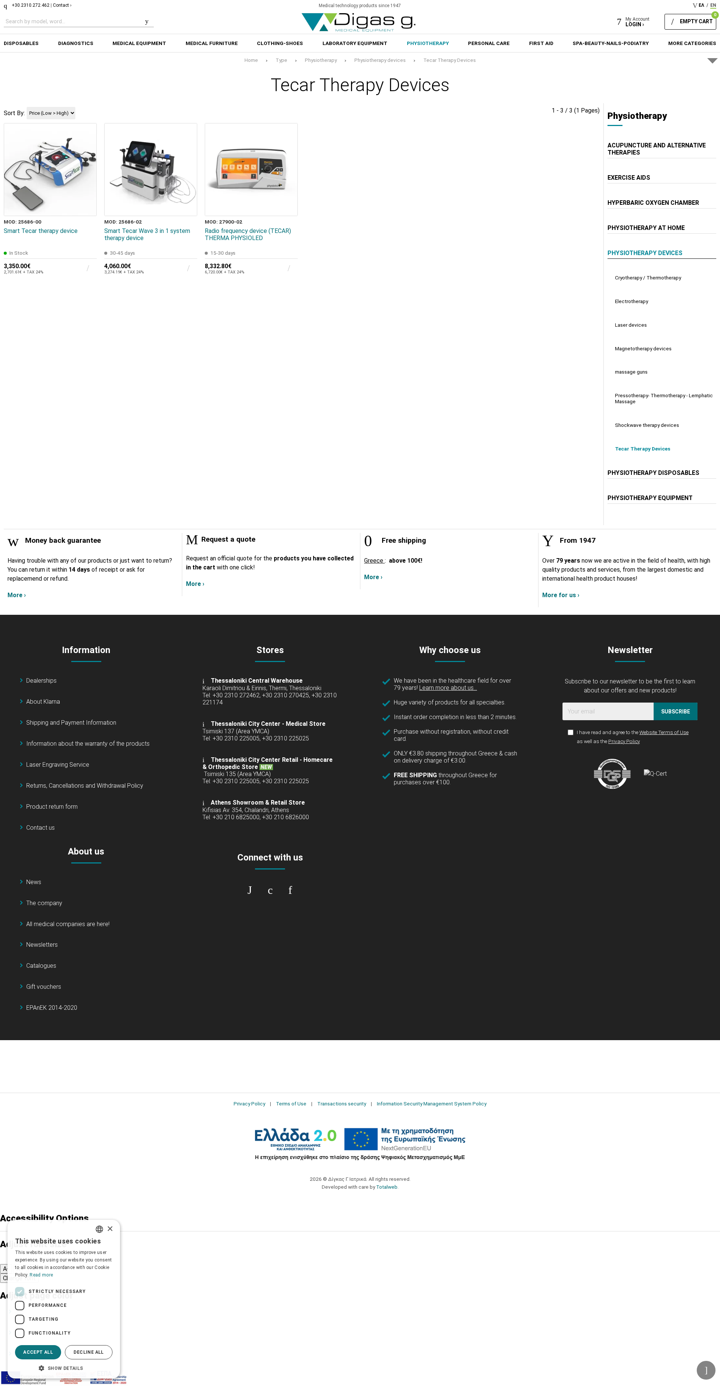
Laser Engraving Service (57, 764)
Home (251, 60)
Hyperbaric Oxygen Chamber (653, 202)
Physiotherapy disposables (653, 472)
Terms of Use (291, 1104)
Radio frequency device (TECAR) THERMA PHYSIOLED (248, 234)
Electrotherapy (631, 301)
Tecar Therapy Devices (449, 60)
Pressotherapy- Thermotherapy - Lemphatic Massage (664, 398)
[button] (63, 1367)
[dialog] (64, 1299)
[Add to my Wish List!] (86, 188)
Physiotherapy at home (646, 227)
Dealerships (41, 680)
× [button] (109, 1229)
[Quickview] (86, 170)
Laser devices (631, 325)
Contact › (62, 5)
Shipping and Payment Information (71, 722)
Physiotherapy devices (380, 60)
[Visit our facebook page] (249, 890)
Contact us (40, 827)
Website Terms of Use (663, 732)
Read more (41, 1275)
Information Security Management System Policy (431, 1104)
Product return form (52, 806)
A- (6, 1268)
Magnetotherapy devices (643, 348)
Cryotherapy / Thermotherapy (648, 278)
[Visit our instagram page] (270, 890)
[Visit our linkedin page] (290, 890)
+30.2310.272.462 (30, 5)
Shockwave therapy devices (647, 425)
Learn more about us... (448, 687)
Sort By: (14, 113)
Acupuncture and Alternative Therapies (657, 149)
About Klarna (43, 701)
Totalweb (387, 1187)
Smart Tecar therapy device (41, 230)
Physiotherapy (321, 60)
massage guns (631, 372)
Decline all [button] (89, 1352)
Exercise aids (629, 177)
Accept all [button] (38, 1352)
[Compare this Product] (86, 205)
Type (281, 60)
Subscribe (675, 712)
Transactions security (341, 1104)
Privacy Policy (624, 741)
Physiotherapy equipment (650, 498)
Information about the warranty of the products (88, 743)
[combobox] (99, 1229)
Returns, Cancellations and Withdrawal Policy (84, 785)
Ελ (701, 5)
